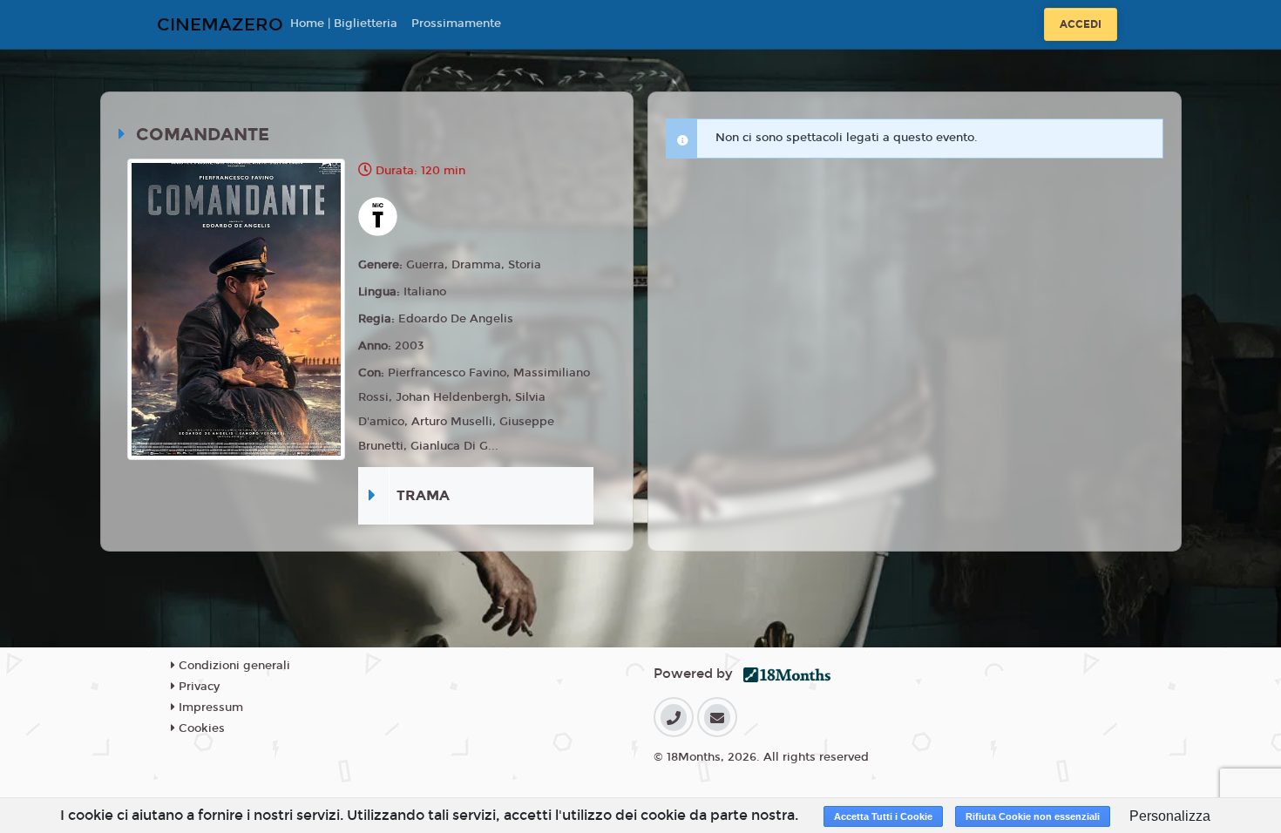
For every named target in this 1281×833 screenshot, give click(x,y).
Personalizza (1169, 816)
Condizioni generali (232, 666)
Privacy (197, 687)
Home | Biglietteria (343, 23)
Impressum (209, 707)
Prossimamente (456, 23)
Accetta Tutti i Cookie (883, 816)
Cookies (200, 728)
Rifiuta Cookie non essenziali (1033, 816)
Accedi (1080, 24)
